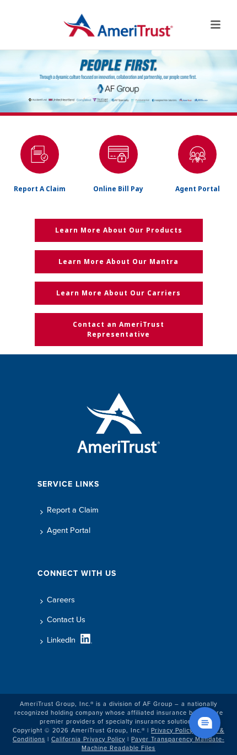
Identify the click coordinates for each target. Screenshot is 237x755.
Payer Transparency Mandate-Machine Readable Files (153, 743)
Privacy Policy (172, 730)
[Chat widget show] (204, 722)
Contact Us (66, 619)
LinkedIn (61, 640)
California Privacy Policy (88, 739)
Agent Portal (68, 530)
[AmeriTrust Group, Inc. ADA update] (118, 25)
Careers (61, 600)
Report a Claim (73, 510)
